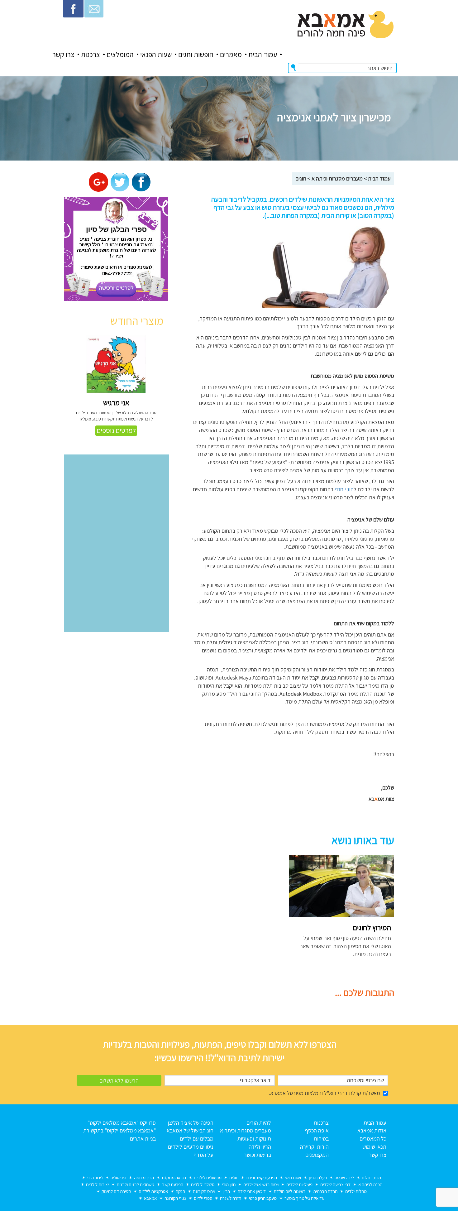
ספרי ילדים (203, 1198)
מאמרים (231, 54)
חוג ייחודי (344, 489)
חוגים (300, 178)
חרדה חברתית (325, 1191)
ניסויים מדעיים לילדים (190, 1146)
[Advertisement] (226, 898)
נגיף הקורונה (175, 1198)
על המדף (203, 1154)
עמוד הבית (262, 54)
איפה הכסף (317, 1130)
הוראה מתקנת (174, 1177)
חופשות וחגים (195, 54)
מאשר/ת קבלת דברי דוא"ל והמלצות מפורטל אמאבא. (324, 1093)
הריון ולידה (260, 1146)
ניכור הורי (95, 1177)
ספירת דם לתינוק (116, 1191)
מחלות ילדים (356, 1191)
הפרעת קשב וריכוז (261, 1177)
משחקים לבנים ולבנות (135, 1184)
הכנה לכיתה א (370, 1184)
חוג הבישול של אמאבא (190, 1130)
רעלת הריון (318, 1177)
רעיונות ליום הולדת (289, 1191)
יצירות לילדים (97, 1184)
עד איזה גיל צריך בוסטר (304, 1198)
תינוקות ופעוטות (254, 1138)
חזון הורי (229, 1184)
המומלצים (120, 54)
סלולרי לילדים (202, 1184)
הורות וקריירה (314, 1146)
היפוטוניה (118, 1177)
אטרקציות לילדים (153, 1191)
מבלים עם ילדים (196, 1138)
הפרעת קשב (172, 1184)
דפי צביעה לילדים (335, 1184)
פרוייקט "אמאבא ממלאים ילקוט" (122, 1122)
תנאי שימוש (374, 1146)
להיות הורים (258, 1122)
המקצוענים (317, 1154)
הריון (226, 1191)
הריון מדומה (144, 1177)
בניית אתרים (143, 1138)
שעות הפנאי (156, 54)
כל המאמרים (373, 1138)
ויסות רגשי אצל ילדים (261, 1184)
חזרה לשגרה (230, 1198)
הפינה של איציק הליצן (190, 1122)
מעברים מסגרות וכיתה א (337, 178)
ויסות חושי (293, 1177)
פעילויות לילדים (299, 1184)
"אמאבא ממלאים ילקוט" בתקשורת (119, 1130)
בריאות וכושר (257, 1154)
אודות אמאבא (371, 1130)
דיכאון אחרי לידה (252, 1191)
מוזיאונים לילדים (208, 1177)
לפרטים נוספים (116, 430)
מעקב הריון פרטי (263, 1198)
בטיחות (321, 1138)
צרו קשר (63, 54)
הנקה (180, 1191)
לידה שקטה (344, 1177)
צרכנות (90, 54)
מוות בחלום (371, 1177)
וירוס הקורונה (204, 1191)
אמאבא (150, 1198)
